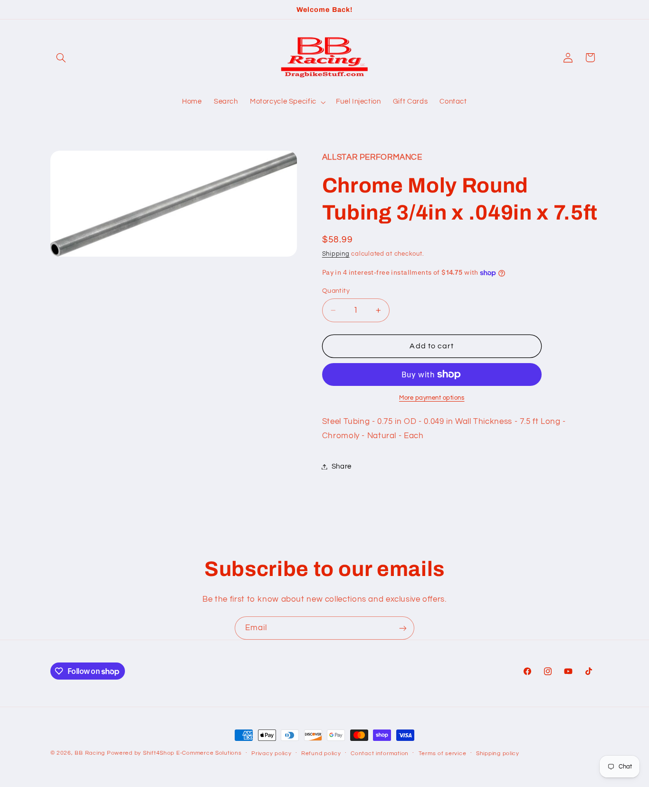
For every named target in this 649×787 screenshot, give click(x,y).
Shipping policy (497, 753)
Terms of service (443, 753)
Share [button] (342, 466)
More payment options (432, 398)
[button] (61, 57)
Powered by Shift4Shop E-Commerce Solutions (174, 753)
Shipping (336, 254)
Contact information (380, 753)
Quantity (336, 291)
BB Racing (90, 753)
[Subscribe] (403, 628)
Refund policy (321, 753)
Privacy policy (271, 753)
